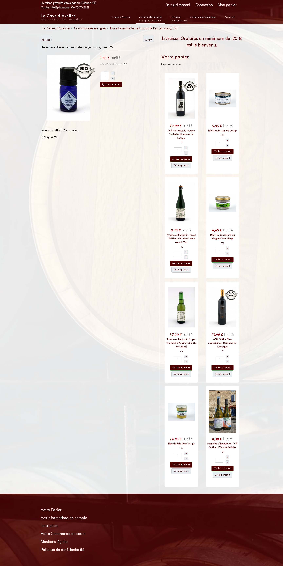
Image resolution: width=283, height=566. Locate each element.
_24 (222, 351)
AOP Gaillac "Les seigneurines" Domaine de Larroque (222, 343)
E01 (222, 135)
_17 (181, 142)
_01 (222, 452)
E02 (222, 243)
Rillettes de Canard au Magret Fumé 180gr (222, 236)
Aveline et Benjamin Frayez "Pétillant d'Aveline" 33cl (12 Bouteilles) (181, 343)
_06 (181, 247)
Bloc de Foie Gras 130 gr (181, 443)
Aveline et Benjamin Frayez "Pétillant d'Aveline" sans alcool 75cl (181, 238)
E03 (181, 448)
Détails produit (181, 165)
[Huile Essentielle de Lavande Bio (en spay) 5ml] (68, 87)
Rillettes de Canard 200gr (222, 130)
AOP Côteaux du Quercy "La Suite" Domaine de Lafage (181, 134)
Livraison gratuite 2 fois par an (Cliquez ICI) (68, 3)
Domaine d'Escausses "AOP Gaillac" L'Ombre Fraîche (222, 445)
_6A (181, 351)
